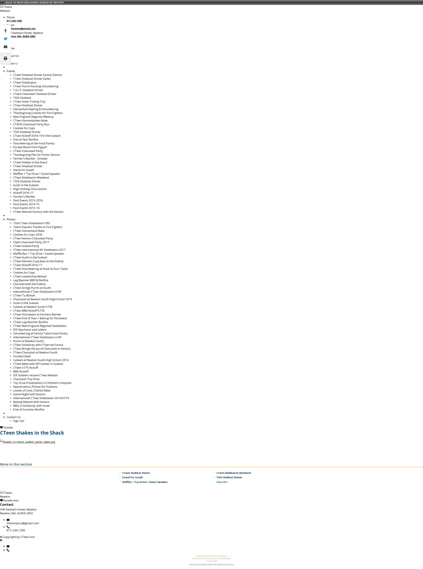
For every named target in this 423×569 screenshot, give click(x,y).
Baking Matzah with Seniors (31, 402)
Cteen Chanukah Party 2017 (31, 242)
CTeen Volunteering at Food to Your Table (40, 269)
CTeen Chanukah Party (28, 151)
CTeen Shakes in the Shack (30, 162)
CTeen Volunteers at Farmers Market (37, 314)
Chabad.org (205, 564)
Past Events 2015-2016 (28, 200)
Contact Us (14, 417)
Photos (11, 219)
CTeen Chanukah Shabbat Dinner (34, 94)
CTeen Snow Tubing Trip (29, 101)
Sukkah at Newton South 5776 (32, 307)
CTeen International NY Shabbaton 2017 (39, 250)
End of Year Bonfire (25, 139)
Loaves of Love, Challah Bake (31, 390)
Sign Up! (18, 421)
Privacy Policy (228, 564)
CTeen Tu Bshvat (24, 295)
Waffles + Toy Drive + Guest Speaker (36, 174)
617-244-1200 (14, 20)
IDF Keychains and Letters (30, 329)
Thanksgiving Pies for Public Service (36, 155)
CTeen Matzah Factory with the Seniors (38, 212)
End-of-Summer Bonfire (28, 409)
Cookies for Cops (24, 128)
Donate (8, 427)
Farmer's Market (24, 196)
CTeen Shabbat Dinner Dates (32, 79)
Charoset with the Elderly (29, 284)
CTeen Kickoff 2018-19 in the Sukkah (36, 136)
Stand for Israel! (23, 170)
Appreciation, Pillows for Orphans (35, 386)
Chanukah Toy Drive (26, 379)
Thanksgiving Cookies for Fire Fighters (38, 113)
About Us (13, 56)
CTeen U (12, 63)
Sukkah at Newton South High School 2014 (41, 360)
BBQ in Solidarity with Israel (31, 405)
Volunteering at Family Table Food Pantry (40, 333)
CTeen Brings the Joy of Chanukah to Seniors (42, 348)
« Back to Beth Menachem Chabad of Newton (34, 2)
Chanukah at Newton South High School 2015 (42, 299)
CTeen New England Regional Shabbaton (39, 326)
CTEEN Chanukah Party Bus (31, 124)
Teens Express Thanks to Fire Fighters (37, 227)
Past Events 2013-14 (26, 208)
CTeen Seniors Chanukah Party (33, 238)
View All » (222, 482)
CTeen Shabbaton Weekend (31, 177)
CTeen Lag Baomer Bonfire (30, 322)
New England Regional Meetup (33, 117)
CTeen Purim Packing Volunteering (35, 86)
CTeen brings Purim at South (32, 288)
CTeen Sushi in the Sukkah (30, 257)
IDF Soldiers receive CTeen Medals (35, 375)
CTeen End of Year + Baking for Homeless (40, 318)
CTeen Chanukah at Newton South (35, 352)
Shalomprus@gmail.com (21, 28)
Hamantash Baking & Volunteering (35, 109)
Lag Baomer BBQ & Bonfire (30, 280)
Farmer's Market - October (30, 158)
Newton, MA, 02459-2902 (21, 36)
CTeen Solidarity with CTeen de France (38, 345)
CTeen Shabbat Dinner (27, 105)
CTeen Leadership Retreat (30, 276)
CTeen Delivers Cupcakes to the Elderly (38, 261)
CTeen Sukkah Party (26, 246)
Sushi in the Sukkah (25, 185)
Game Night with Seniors (29, 394)
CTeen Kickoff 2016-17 (27, 265)
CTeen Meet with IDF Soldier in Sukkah (38, 364)
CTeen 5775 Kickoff (25, 367)
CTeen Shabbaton (24, 82)
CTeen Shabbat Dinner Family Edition (37, 75)
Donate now (10, 500)
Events (11, 71)
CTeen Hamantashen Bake (30, 120)
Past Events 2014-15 (26, 204)
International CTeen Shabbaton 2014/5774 (41, 398)
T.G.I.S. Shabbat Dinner (28, 90)
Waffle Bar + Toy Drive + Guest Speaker (38, 253)
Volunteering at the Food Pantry (34, 143)
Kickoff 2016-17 (23, 193)
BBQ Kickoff (20, 371)
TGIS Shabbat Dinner (26, 132)
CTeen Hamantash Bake (28, 231)
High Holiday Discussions (30, 189)
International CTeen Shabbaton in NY (37, 291)
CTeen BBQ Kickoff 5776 (28, 310)
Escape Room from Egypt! (30, 147)
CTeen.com (27, 537)
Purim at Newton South (28, 341)
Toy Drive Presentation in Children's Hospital (42, 383)
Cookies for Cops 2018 (27, 234)
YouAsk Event (22, 356)
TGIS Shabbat (22, 98)
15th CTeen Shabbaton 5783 (31, 223)
